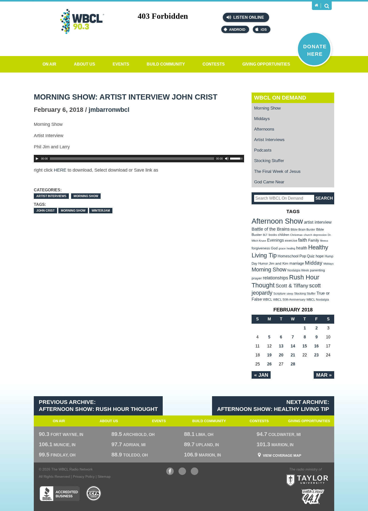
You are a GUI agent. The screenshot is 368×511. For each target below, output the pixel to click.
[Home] (316, 5)
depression (320, 234)
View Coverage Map (282, 455)
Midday (313, 263)
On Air (49, 64)
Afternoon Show (277, 221)
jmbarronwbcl (109, 109)
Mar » (324, 375)
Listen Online (248, 17)
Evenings (275, 240)
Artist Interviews (51, 196)
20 (281, 355)
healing (291, 248)
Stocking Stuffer (269, 160)
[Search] (326, 5)
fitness (324, 240)
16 (316, 346)
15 (304, 346)
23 (316, 355)
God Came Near (269, 182)
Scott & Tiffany (292, 285)
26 (269, 364)
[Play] (37, 159)
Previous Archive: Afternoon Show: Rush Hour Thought (98, 405)
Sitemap (104, 476)
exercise (291, 240)
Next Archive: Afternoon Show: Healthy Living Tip (273, 405)
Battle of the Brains (271, 229)
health (301, 248)
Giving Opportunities (266, 64)
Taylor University (316, 474)
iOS (264, 30)
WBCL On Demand (280, 98)
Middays (262, 118)
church (308, 234)
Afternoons (264, 129)
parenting (317, 270)
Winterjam (101, 210)
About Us (84, 64)
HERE (60, 170)
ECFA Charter (94, 493)
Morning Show (86, 196)
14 (293, 346)
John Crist (45, 210)
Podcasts (263, 150)
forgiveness (261, 248)
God (274, 248)
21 (293, 355)
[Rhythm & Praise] (313, 496)
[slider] (237, 158)
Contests (214, 64)
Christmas (296, 234)
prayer (257, 278)
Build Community (166, 64)
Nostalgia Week (298, 270)
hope (320, 256)
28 (293, 364)
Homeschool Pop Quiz (296, 256)
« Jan (261, 375)
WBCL (267, 299)
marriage (296, 263)
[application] (139, 158)
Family (313, 240)
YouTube (182, 473)
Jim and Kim (278, 263)
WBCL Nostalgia (317, 299)
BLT (265, 234)
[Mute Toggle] (227, 159)
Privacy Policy (84, 476)
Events (121, 64)
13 (281, 346)
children (283, 235)
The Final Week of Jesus (277, 171)
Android (237, 30)
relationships (275, 277)
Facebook (170, 473)
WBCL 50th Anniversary (289, 299)
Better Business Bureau (59, 493)
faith (302, 240)
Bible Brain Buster (303, 229)
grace (282, 248)
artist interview (317, 222)
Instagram (194, 473)
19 (269, 355)
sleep (290, 293)
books (273, 234)
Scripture (279, 293)
